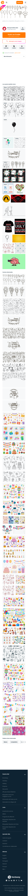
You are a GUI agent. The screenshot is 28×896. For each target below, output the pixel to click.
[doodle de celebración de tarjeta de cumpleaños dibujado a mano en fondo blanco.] (13, 165)
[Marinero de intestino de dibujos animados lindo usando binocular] (13, 311)
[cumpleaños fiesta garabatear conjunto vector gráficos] (13, 745)
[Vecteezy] (2, 2)
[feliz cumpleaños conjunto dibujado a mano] (6, 175)
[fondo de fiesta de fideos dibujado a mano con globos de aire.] (8, 153)
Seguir (22, 29)
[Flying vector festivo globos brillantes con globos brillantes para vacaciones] (13, 127)
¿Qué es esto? (17, 52)
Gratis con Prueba (14, 35)
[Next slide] (21, 868)
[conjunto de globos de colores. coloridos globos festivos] (8, 142)
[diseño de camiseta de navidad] (13, 257)
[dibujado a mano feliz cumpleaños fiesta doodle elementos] (13, 93)
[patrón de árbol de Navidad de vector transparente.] (7, 298)
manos (5, 868)
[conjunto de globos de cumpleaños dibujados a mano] (13, 109)
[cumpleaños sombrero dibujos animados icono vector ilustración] (6, 722)
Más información (8, 56)
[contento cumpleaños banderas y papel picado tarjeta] (8, 590)
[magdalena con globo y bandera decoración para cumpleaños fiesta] (7, 579)
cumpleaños (14, 868)
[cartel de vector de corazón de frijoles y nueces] (8, 219)
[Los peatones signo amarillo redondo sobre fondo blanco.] (18, 218)
